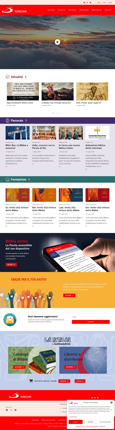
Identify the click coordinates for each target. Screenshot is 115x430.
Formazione (18, 179)
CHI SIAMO (51, 10)
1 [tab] (53, 113)
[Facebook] (84, 2)
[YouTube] (90, 2)
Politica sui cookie (80, 426)
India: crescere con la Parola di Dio (43, 146)
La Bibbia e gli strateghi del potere (56, 103)
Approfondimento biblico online (20, 103)
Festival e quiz (10, 142)
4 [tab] (58, 113)
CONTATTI (108, 10)
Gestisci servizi (73, 416)
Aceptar (75, 422)
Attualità (61, 10)
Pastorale (17, 120)
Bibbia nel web (63, 142)
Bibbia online (97, 10)
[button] (111, 402)
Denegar (90, 422)
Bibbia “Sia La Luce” (11, 204)
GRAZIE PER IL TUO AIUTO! (28, 279)
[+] (6, 166)
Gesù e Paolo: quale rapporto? (89, 103)
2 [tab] (55, 113)
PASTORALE (72, 10)
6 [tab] (62, 113)
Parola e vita (36, 142)
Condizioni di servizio (64, 420)
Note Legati (102, 426)
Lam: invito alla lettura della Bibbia (69, 209)
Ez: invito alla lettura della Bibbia (17, 209)
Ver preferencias (105, 422)
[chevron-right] (25, 76)
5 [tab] (60, 113)
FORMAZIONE (83, 10)
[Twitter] (87, 2)
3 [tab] (57, 113)
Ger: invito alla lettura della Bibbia (97, 209)
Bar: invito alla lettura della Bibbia (44, 209)
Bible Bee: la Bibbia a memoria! (17, 146)
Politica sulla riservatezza (92, 426)
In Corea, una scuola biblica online (69, 146)
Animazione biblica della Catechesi (95, 146)
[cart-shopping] (31, 381)
